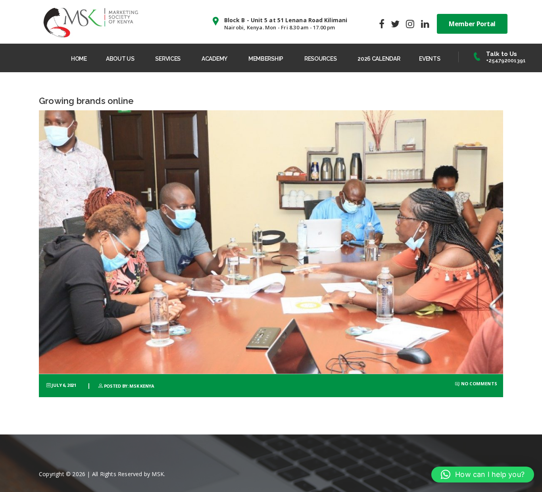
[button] (482, 474)
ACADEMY (214, 59)
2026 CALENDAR (378, 59)
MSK (158, 474)
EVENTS (429, 59)
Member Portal (472, 23)
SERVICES (168, 59)
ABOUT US (120, 59)
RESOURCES (320, 59)
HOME (79, 59)
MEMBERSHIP (265, 59)
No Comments (478, 383)
